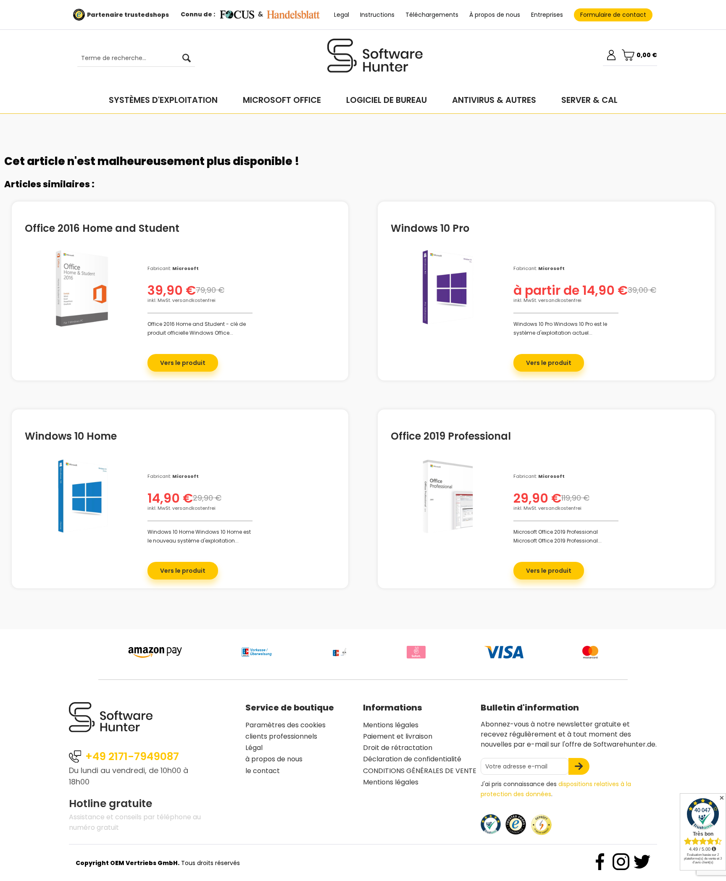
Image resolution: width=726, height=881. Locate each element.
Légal (254, 748)
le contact (262, 771)
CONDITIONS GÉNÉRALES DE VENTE (419, 771)
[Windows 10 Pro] (447, 290)
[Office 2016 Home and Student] (81, 290)
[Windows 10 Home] (81, 498)
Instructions (377, 14)
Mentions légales (390, 725)
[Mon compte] (611, 55)
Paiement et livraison (397, 736)
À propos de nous (494, 14)
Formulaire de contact (613, 14)
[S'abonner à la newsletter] (578, 766)
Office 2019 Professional (451, 435)
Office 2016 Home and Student (102, 227)
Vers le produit (182, 363)
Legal (341, 14)
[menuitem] (132, 58)
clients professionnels (281, 736)
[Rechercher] (186, 58)
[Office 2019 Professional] (447, 498)
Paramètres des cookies (285, 725)
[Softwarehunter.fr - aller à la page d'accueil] (375, 59)
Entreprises (547, 14)
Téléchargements (431, 14)
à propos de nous (273, 759)
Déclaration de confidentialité (412, 759)
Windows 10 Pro (430, 227)
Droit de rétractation (397, 748)
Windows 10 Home (71, 435)
